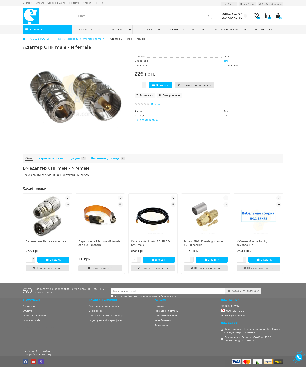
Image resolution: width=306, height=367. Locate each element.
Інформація (31, 299)
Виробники (96, 310)
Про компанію (32, 320)
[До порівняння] (67, 204)
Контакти (74, 3)
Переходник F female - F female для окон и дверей (99, 243)
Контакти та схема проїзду (106, 315)
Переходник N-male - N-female (46, 241)
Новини (99, 3)
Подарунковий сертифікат (105, 320)
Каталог (160, 299)
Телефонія (115, 29)
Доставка (28, 3)
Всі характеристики (146, 119)
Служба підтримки (103, 299)
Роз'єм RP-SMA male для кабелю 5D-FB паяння (205, 243)
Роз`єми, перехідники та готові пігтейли (81, 38)
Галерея (86, 3)
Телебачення (264, 29)
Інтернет (146, 29)
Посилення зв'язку (182, 29)
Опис (29, 158)
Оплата (40, 3)
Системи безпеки (225, 29)
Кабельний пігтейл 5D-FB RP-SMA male (150, 243)
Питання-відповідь (107, 158)
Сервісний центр (56, 3)
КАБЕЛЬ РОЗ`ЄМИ (41, 38)
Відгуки (76, 158)
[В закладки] (67, 197)
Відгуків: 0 (157, 104)
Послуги (85, 29)
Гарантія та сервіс (34, 315)
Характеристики (51, 158)
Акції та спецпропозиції (104, 306)
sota (226, 60)
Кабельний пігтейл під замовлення (252, 243)
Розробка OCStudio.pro (40, 354)
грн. (228, 4)
